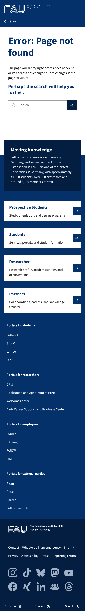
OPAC (10, 360)
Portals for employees (22, 424)
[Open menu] (78, 9)
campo (11, 351)
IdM (9, 458)
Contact (13, 547)
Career (11, 500)
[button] (42, 211)
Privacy (13, 556)
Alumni (12, 483)
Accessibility (29, 556)
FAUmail (12, 335)
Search (69, 606)
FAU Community (18, 508)
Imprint (69, 547)
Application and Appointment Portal (32, 393)
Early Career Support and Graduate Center (36, 409)
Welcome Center (18, 401)
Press (10, 491)
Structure (11, 606)
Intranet (12, 442)
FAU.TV (11, 450)
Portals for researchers (23, 374)
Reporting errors (64, 556)
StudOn (12, 343)
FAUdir (11, 434)
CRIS (10, 384)
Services (40, 606)
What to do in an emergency (41, 547)
